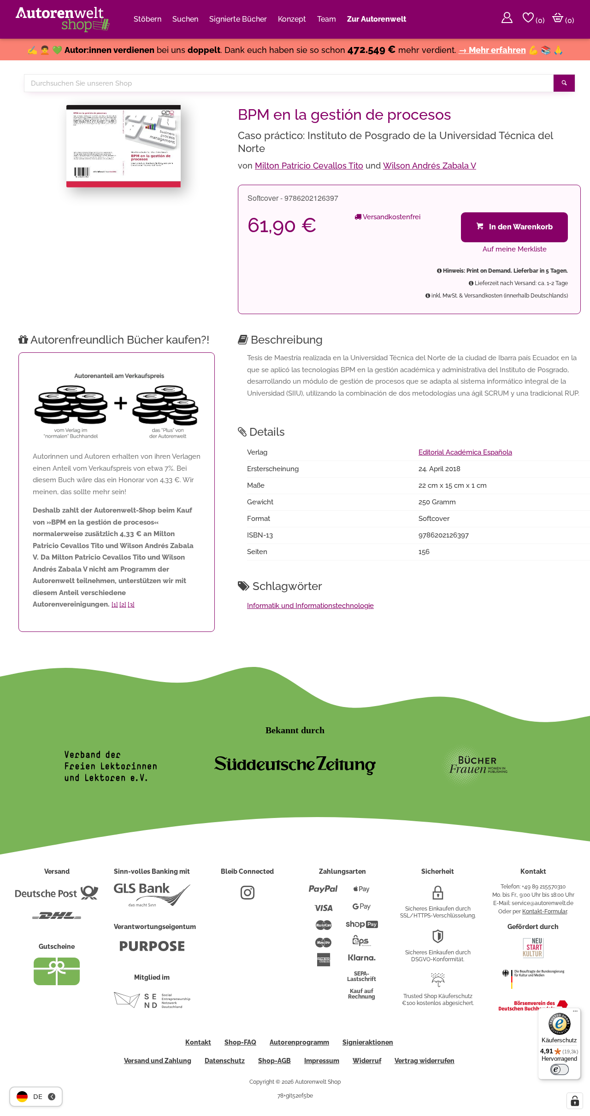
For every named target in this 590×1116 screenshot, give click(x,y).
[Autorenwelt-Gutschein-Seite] (57, 983)
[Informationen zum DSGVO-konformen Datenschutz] (438, 940)
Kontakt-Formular (544, 911)
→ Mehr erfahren (492, 50)
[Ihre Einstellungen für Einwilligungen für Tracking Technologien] (575, 1101)
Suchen (185, 19)
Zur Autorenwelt (376, 19)
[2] (122, 604)
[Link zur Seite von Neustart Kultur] (533, 957)
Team (326, 19)
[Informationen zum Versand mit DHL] (56, 919)
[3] (131, 604)
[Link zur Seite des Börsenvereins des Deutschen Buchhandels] (533, 1009)
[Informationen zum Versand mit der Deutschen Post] (56, 896)
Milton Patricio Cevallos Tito (309, 165)
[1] (115, 604)
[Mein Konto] (507, 19)
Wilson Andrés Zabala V (429, 165)
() (539, 20)
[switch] (559, 1069)
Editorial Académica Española (465, 452)
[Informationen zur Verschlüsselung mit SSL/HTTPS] (438, 896)
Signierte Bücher (238, 19)
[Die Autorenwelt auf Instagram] (247, 896)
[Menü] (575, 1013)
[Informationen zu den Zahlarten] (323, 893)
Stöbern (147, 19)
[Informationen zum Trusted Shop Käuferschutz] (438, 984)
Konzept (292, 19)
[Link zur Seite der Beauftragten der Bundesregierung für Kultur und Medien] (533, 993)
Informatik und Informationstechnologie (310, 606)
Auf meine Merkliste (515, 249)
